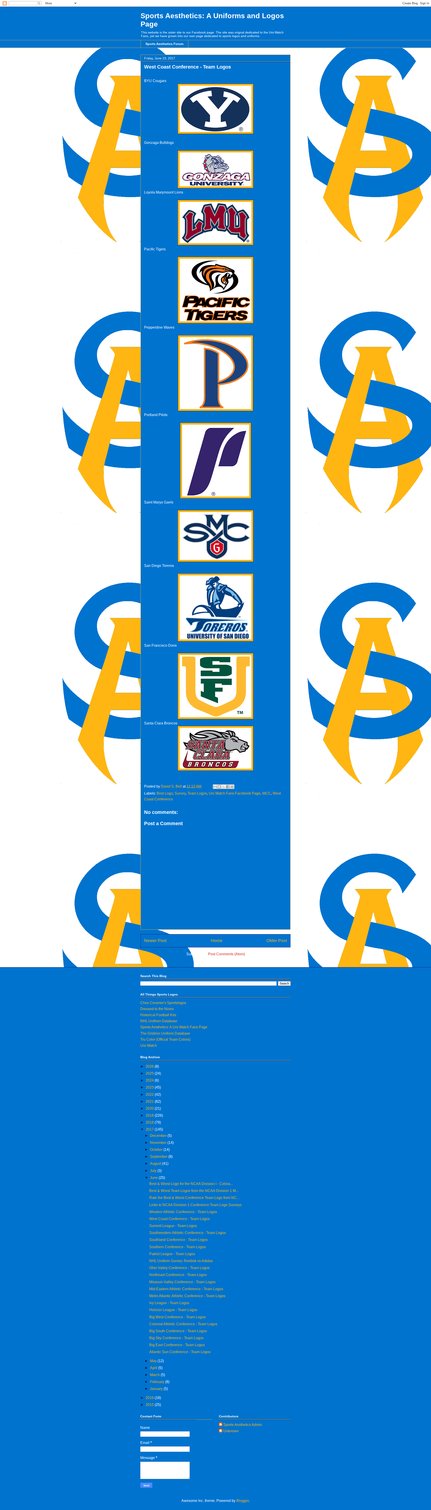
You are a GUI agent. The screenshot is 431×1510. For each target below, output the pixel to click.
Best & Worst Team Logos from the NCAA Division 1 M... (193, 1191)
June (154, 1178)
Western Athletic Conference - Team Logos (183, 1212)
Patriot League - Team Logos (172, 1254)
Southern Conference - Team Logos (177, 1247)
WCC (266, 793)
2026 (150, 1066)
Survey (180, 793)
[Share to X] (223, 786)
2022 (150, 1094)
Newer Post (155, 940)
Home (216, 940)
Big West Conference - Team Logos (177, 1317)
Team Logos (197, 793)
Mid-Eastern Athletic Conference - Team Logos (186, 1289)
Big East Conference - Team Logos (177, 1345)
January (157, 1389)
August (156, 1163)
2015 (150, 1405)
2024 (150, 1080)
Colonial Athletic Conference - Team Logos (183, 1324)
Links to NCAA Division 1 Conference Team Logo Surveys (195, 1205)
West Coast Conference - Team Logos (179, 1219)
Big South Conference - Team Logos (178, 1331)
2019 (150, 1115)
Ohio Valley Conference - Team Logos (179, 1268)
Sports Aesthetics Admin (242, 1425)
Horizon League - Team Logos (173, 1310)
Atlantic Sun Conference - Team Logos (180, 1352)
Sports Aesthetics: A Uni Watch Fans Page (173, 1027)
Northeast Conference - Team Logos (178, 1275)
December (158, 1136)
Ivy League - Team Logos (169, 1303)
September (159, 1156)
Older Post (276, 940)
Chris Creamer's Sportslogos (163, 1003)
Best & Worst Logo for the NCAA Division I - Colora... (191, 1184)
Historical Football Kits (158, 1015)
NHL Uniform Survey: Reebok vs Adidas (181, 1261)
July (153, 1171)
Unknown (231, 1431)
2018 (150, 1122)
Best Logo (165, 793)
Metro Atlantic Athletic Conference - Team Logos (187, 1296)
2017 (150, 1129)
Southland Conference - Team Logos (178, 1240)
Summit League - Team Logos (173, 1226)
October (156, 1149)
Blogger (242, 1501)
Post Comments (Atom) (226, 954)
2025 (150, 1073)
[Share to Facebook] (228, 786)
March (155, 1375)
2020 (150, 1108)
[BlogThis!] (219, 786)
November (158, 1143)
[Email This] (215, 786)
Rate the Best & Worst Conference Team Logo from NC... (194, 1198)
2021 (150, 1101)
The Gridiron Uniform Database (165, 1033)
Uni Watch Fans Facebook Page (234, 793)
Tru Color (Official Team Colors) (165, 1039)
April (154, 1368)
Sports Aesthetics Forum (164, 44)
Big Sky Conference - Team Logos (176, 1338)
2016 (150, 1398)
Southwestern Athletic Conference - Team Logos (187, 1233)
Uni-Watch (148, 1045)
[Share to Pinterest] (232, 786)
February (157, 1382)
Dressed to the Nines (157, 1009)
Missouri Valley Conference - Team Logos (182, 1282)
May (154, 1361)
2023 (150, 1087)
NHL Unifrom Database (158, 1021)
